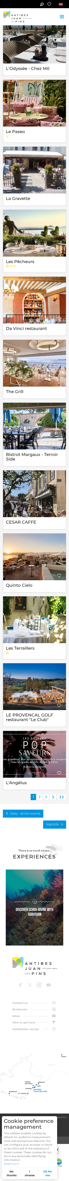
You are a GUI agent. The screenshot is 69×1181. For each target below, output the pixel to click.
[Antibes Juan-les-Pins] (34, 966)
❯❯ (61, 797)
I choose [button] (30, 1173)
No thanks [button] (11, 1173)
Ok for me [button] (47, 1173)
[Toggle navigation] (62, 16)
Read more (11, 1163)
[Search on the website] (42, 4)
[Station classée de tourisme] (59, 1162)
